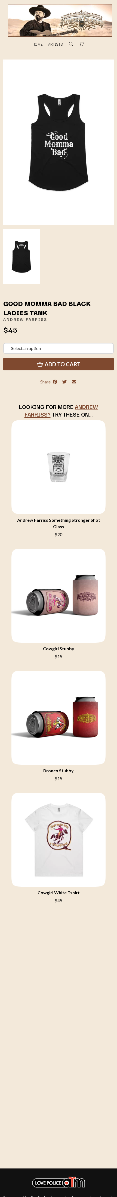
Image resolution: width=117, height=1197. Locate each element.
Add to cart (62, 364)
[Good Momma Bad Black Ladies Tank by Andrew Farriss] (21, 255)
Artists (55, 44)
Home (37, 44)
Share (46, 381)
